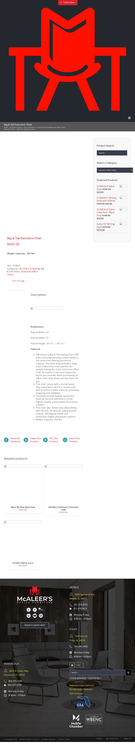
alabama (72, 700)
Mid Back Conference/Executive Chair (63, 508)
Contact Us (113, 739)
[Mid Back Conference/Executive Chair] (63, 483)
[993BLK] (23, 183)
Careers (99, 739)
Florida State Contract (80, 689)
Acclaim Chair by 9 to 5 (23, 563)
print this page (18, 281)
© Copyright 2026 (10, 739)
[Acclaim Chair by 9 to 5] (23, 539)
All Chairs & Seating (30, 268)
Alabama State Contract (81, 685)
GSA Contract (76, 693)
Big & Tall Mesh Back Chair (23, 507)
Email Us (127, 739)
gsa (80, 705)
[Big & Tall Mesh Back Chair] (23, 483)
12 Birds (67, 739)
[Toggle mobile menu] (129, 118)
